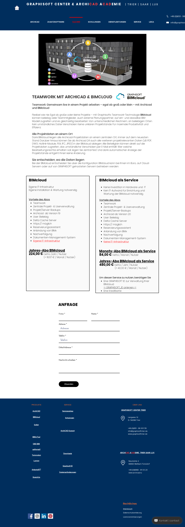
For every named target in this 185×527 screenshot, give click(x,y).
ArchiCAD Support (68, 431)
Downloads (67, 453)
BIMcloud (36, 417)
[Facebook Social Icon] (30, 516)
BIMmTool (36, 437)
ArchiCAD (36, 411)
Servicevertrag (67, 411)
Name (93, 314)
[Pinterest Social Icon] (50, 516)
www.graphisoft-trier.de (137, 434)
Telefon (61, 336)
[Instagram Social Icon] (37, 516)
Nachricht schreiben (67, 360)
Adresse (62, 324)
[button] (151, 20)
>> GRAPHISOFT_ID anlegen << (120, 287)
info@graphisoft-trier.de (137, 431)
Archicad (146, 105)
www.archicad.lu (135, 473)
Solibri (36, 425)
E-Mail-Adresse (65, 347)
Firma (61, 314)
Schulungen (69, 418)
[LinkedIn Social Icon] (43, 516)
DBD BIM (36, 444)
